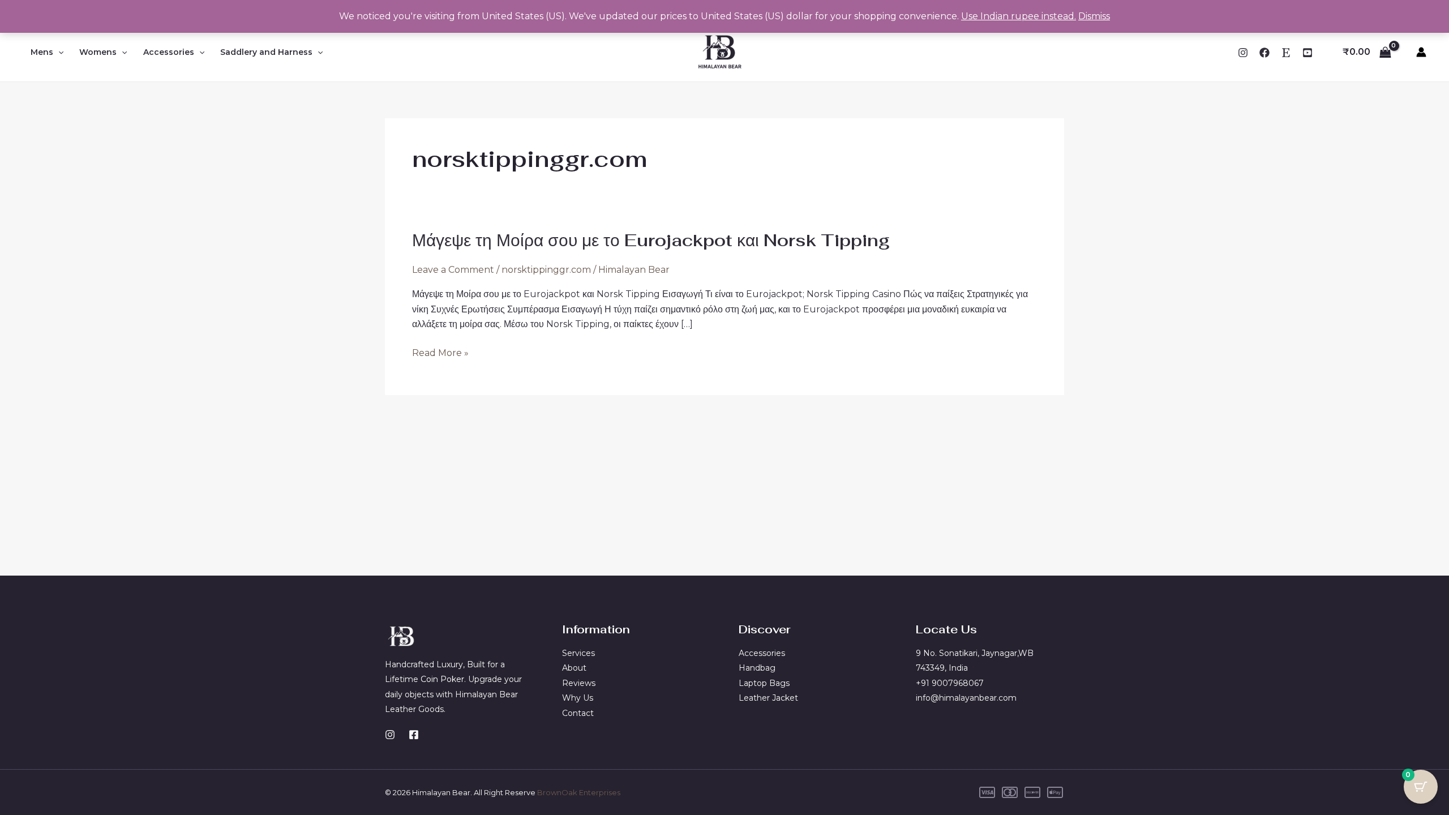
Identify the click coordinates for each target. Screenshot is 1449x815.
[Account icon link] (1421, 52)
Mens (42, 52)
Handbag (757, 668)
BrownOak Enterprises (578, 792)
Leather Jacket (768, 698)
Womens (98, 52)
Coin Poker (442, 679)
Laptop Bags (764, 683)
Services (578, 653)
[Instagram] (1243, 53)
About (574, 668)
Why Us (577, 698)
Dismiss (1094, 16)
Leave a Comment (453, 269)
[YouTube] (1307, 53)
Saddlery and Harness (266, 52)
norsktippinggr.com (546, 269)
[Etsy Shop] (1286, 53)
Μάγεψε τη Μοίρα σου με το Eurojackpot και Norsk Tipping (651, 240)
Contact (578, 713)
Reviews (578, 683)
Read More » (440, 353)
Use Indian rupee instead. (1018, 16)
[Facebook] (1264, 53)
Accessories (168, 52)
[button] (58, 52)
